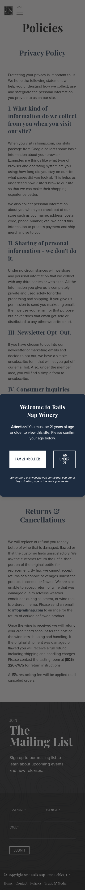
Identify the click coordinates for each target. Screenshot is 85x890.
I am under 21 (64, 459)
